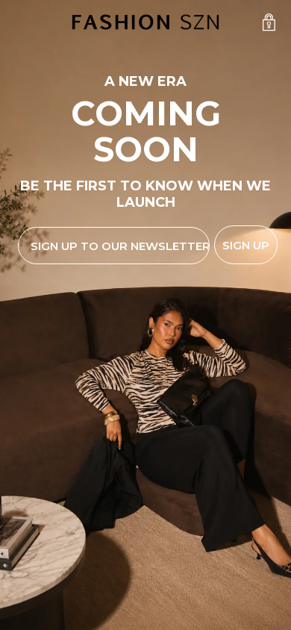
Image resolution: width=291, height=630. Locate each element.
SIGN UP (245, 245)
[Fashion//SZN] (145, 22)
